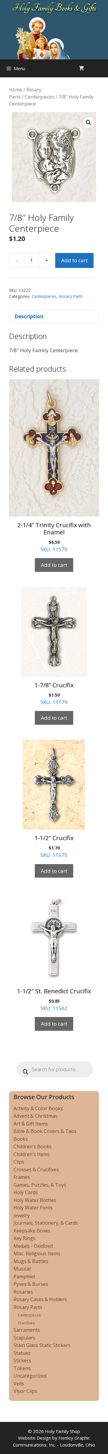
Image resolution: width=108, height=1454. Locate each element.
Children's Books (33, 1146)
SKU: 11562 (54, 999)
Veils (19, 1383)
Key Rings (24, 1238)
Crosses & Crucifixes (36, 1169)
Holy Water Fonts (33, 1207)
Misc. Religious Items (37, 1253)
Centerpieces (39, 97)
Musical (22, 1268)
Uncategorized (30, 1375)
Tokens (22, 1368)
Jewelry (22, 1215)
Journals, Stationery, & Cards (46, 1223)
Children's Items (32, 1154)
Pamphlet (24, 1276)
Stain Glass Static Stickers (42, 1345)
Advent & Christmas (36, 1116)
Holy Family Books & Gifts (54, 7)
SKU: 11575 (54, 846)
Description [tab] (29, 316)
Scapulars (24, 1337)
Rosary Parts (71, 296)
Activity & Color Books (38, 1108)
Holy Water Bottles (35, 1200)
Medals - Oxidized (33, 1246)
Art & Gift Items (31, 1123)
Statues (22, 1353)
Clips (19, 1161)
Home (15, 89)
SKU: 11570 (54, 537)
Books (21, 1139)
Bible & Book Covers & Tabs (45, 1131)
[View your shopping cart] (81, 68)
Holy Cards (26, 1192)
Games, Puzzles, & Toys (40, 1185)
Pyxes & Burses (31, 1284)
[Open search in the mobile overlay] (102, 68)
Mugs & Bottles (31, 1261)
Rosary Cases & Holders (40, 1299)
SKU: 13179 (54, 693)
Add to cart (74, 260)
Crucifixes (26, 1322)
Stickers (22, 1360)
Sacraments (27, 1330)
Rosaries (23, 1292)
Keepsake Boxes (32, 1230)
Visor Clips (25, 1391)
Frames (22, 1177)
